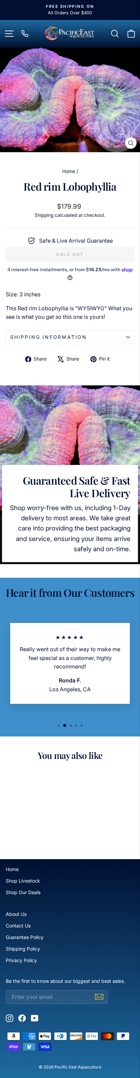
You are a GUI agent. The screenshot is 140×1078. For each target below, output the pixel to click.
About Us (16, 914)
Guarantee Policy (24, 937)
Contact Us (18, 925)
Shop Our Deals (23, 892)
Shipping (44, 215)
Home (68, 171)
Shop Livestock (23, 881)
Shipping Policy (23, 949)
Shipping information (48, 337)
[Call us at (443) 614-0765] (25, 33)
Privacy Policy (21, 960)
